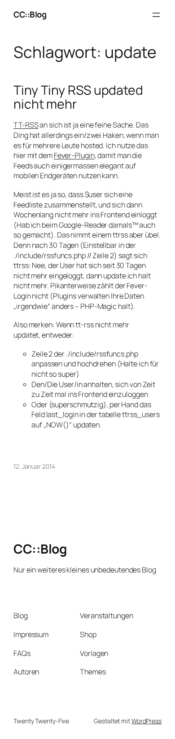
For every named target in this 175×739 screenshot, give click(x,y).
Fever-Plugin (74, 155)
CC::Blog (29, 14)
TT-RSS (25, 125)
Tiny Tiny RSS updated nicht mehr (78, 97)
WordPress (146, 721)
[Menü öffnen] (156, 14)
